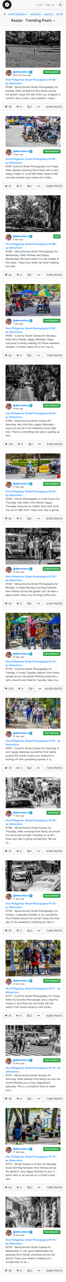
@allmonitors (21, 71)
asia (57, 236)
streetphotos (51, 569)
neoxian (35, 14)
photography (17, 14)
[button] (60, 4)
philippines (53, 813)
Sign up (50, 4)
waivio (48, 14)
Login (40, 4)
